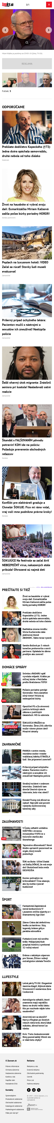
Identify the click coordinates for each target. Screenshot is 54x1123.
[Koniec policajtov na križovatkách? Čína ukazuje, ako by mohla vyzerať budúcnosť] (11, 884)
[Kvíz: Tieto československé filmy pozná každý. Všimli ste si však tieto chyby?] (11, 1040)
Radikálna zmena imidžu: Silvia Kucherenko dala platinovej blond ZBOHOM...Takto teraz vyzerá (37, 633)
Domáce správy (14, 667)
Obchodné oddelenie (14, 1102)
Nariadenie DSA (11, 1084)
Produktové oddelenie (14, 1099)
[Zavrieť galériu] (49, 4)
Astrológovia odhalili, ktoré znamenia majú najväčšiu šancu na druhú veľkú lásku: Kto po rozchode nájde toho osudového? (36, 1005)
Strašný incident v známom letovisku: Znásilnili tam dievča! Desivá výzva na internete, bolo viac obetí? (36, 788)
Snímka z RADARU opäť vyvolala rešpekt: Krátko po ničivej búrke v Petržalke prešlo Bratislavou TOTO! (36, 678)
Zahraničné (11, 744)
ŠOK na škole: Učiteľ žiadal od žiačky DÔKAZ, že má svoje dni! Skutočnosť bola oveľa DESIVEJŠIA (37, 866)
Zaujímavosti (12, 821)
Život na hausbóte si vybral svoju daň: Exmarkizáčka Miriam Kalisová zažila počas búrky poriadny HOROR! (37, 601)
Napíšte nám (10, 1080)
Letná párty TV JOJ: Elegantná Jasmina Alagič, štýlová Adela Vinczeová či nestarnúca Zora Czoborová (37, 987)
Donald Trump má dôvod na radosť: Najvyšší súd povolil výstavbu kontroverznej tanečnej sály (36, 804)
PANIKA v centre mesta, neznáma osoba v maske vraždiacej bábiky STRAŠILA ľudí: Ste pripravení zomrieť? (37, 755)
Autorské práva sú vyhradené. (33, 1099)
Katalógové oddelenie (14, 1106)
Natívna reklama (33, 1084)
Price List (30, 1080)
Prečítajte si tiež (16, 590)
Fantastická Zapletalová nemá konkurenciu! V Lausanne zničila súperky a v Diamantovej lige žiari (36, 910)
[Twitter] (39, 1090)
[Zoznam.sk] (32, 1105)
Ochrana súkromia (12, 1070)
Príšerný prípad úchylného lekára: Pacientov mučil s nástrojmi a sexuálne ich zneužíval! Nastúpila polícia (36, 771)
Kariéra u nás (10, 1077)
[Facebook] (29, 1090)
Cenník (29, 1077)
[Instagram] (34, 1090)
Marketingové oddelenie (15, 1109)
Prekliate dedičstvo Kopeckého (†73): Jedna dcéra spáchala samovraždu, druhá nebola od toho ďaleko (37, 617)
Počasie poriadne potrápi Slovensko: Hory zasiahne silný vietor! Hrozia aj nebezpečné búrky (35, 694)
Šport (7, 899)
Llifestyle (10, 977)
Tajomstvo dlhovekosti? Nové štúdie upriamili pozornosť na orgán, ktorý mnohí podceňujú (37, 849)
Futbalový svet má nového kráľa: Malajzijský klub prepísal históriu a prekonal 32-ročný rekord (36, 943)
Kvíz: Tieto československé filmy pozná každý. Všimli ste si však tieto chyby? (37, 1037)
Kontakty (9, 1090)
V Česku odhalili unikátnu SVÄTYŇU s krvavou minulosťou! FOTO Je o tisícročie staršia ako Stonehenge (35, 834)
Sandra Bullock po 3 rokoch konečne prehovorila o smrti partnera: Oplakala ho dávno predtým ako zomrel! (37, 650)
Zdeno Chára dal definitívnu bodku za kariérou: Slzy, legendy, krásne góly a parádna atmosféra (36, 927)
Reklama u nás (32, 1066)
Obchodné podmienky (35, 1073)
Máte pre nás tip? (12, 1113)
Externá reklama (33, 1070)
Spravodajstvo (11, 1095)
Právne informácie (12, 1066)
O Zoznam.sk (11, 1060)
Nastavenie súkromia (13, 1073)
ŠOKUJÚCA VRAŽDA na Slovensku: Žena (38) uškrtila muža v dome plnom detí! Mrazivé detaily (37, 727)
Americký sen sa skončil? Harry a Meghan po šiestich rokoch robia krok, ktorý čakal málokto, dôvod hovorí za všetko (37, 1023)
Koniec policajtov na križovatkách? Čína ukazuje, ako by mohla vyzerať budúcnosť (36, 882)
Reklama (30, 1060)
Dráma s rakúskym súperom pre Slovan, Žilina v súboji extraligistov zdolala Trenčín (37, 958)
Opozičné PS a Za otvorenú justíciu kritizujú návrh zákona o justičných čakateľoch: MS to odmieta (36, 711)
